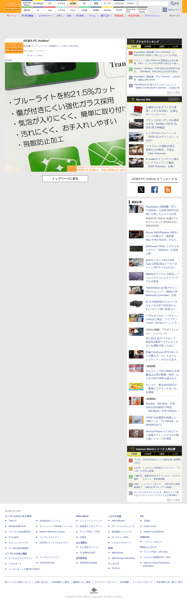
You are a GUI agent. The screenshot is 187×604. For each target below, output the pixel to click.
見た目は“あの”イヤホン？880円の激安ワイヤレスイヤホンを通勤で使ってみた (162, 342)
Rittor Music (82, 516)
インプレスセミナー (49, 537)
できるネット (15, 563)
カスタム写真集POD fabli (157, 557)
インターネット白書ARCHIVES (24, 569)
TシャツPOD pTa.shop (156, 552)
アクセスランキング (147, 41)
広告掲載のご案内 (60, 582)
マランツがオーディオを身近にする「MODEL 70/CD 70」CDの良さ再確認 (162, 124)
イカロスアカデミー (121, 542)
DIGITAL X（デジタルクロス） (55, 542)
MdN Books (117, 552)
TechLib (116, 568)
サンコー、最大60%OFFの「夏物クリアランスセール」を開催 (162, 388)
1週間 (161, 46)
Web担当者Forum (17, 526)
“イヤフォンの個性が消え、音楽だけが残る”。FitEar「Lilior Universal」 (161, 150)
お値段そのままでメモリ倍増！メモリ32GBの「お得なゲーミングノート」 (162, 111)
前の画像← (9, 60)
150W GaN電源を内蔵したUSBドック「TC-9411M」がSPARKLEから (162, 421)
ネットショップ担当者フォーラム (56, 526)
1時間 (134, 46)
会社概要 (124, 582)
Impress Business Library (52, 531)
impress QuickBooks (154, 531)
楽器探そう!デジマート (91, 526)
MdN (110, 548)
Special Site (143, 99)
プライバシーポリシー (105, 582)
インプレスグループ (142, 582)
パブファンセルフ (152, 541)
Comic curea (150, 526)
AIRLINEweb (118, 520)
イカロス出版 (114, 516)
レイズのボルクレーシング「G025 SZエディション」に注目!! (162, 137)
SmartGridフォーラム (50, 520)
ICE (142, 516)
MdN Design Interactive (123, 558)
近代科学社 (81, 558)
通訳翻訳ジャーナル (121, 531)
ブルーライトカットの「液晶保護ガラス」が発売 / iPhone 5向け (55, 46)
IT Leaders (14, 537)
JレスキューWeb (120, 537)
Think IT (12, 520)
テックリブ (113, 563)
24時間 (147, 46)
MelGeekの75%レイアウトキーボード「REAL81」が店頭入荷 (162, 250)
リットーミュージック (91, 520)
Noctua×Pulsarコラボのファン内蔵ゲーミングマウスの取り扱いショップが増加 (162, 435)
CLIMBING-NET (88, 552)
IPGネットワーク (148, 547)
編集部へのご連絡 (82, 582)
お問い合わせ (41, 582)
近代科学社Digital (88, 562)
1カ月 (175, 46)
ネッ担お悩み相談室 (18, 548)
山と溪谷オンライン (90, 547)
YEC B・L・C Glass (35, 55)
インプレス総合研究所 (19, 531)
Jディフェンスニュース (123, 526)
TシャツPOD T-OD (90, 531)
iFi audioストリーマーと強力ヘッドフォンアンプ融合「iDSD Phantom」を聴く (162, 163)
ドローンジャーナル (18, 542)
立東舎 (83, 537)
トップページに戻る (65, 178)
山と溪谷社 (81, 542)
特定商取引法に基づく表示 (169, 582)
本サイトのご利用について (18, 582)
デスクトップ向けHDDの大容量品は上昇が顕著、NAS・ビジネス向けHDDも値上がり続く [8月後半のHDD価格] (157, 63)
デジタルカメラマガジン (21, 558)
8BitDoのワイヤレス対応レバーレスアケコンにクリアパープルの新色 (162, 278)
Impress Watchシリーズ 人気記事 (155, 449)
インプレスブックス (49, 557)
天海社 (147, 520)
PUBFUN (144, 537)
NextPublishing (47, 562)
